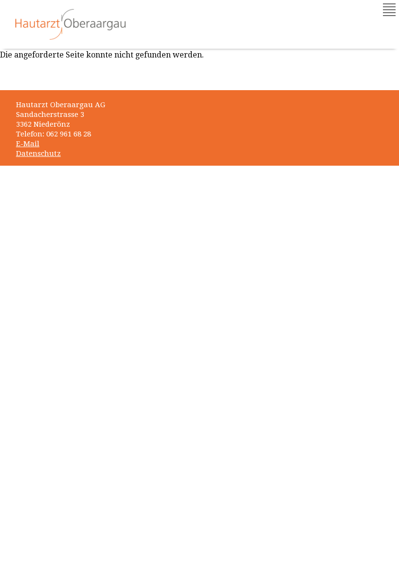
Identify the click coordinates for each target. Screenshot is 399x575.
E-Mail (27, 143)
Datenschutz (38, 153)
